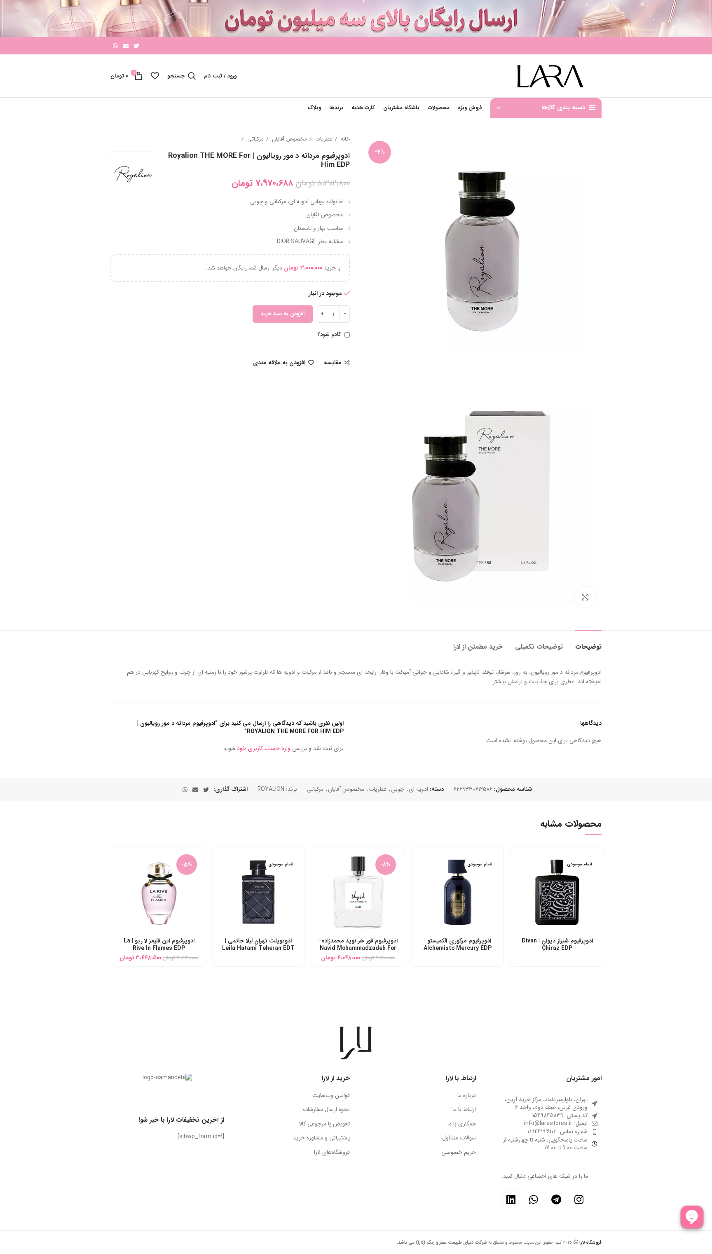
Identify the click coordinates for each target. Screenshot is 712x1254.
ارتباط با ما (464, 1110)
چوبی (397, 789)
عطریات (323, 139)
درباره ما (466, 1096)
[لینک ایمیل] (125, 45)
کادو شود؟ (329, 334)
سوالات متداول (459, 1138)
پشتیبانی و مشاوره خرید (321, 1138)
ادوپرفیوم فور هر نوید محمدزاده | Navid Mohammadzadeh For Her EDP (358, 948)
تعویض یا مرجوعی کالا (324, 1124)
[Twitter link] (136, 45)
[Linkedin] (511, 1199)
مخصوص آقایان (288, 139)
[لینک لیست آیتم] (545, 1124)
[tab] (588, 642)
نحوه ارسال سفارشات (326, 1110)
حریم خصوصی (458, 1153)
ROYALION (271, 789)
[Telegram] (556, 1199)
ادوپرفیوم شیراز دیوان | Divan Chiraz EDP (557, 944)
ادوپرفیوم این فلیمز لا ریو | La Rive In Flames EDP (159, 944)
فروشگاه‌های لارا (332, 1153)
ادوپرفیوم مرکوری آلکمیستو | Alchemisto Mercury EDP (458, 944)
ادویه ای (418, 789)
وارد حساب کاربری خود (263, 748)
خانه (344, 139)
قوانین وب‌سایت (331, 1096)
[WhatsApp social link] (115, 45)
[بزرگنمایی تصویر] (585, 597)
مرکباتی (255, 139)
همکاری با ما (461, 1124)
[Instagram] (579, 1199)
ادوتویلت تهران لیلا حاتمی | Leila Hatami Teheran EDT (258, 944)
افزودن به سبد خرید (282, 313)
